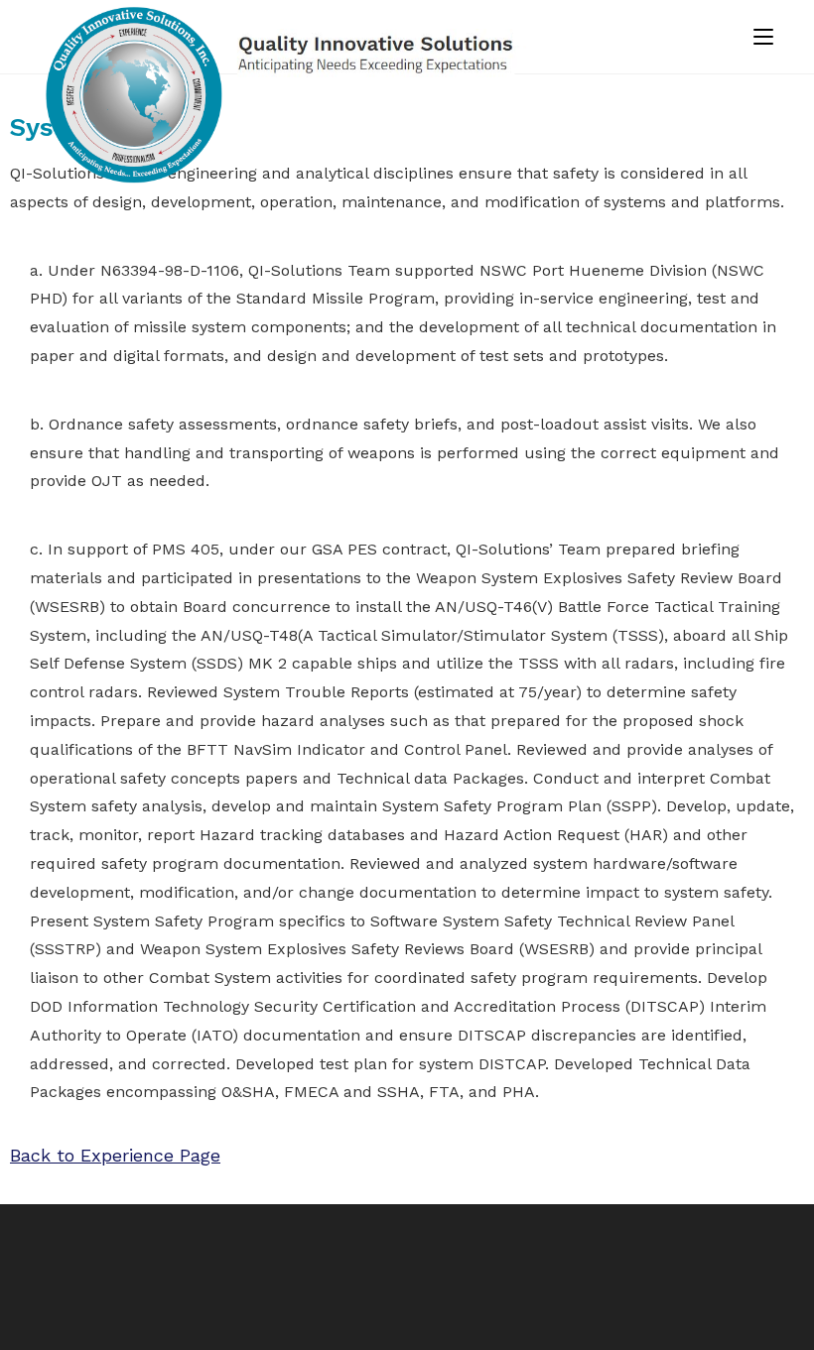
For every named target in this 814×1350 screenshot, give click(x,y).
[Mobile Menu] (763, 37)
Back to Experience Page (115, 1155)
